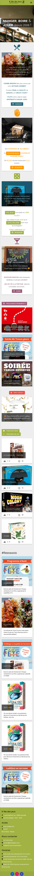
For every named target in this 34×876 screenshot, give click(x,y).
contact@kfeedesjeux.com (11, 843)
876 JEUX (10, 213)
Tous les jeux (10, 431)
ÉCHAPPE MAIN (13, 153)
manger (17, 104)
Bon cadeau (17, 393)
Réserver (17, 167)
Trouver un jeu (11, 434)
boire (17, 291)
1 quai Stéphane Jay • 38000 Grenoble (14, 815)
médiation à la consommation (12, 845)
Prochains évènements (14, 304)
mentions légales (8, 818)
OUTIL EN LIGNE (13, 223)
